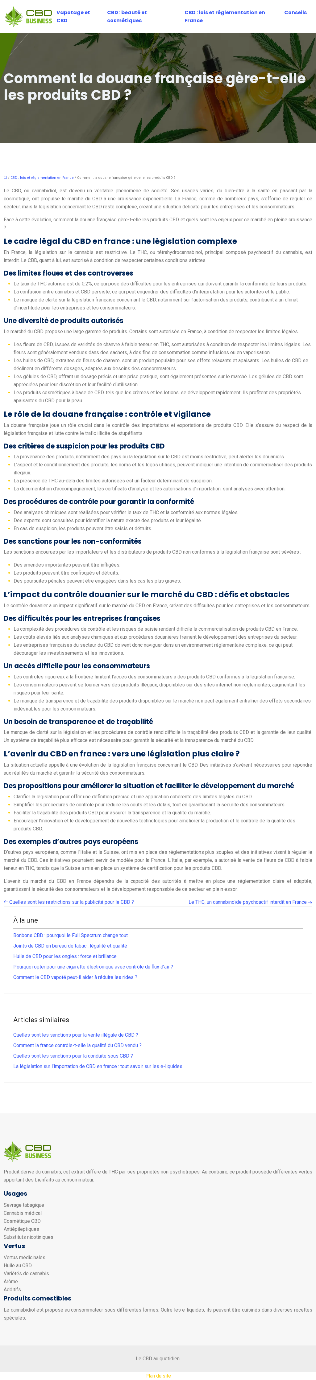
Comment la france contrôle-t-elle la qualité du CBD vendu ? (77, 1045)
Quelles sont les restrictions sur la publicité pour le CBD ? (71, 902)
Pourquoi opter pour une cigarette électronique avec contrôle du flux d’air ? (93, 967)
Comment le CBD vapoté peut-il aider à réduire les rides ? (75, 977)
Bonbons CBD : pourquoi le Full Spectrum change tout (70, 935)
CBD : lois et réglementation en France (225, 16)
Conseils (295, 12)
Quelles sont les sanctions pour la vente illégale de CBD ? (75, 1035)
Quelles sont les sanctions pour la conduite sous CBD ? (73, 1056)
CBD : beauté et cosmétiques (127, 16)
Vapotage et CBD (73, 16)
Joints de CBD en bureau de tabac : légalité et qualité (70, 946)
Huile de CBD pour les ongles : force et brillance (65, 956)
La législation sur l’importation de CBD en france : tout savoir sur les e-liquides (97, 1066)
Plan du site (158, 1376)
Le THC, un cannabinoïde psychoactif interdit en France (248, 902)
